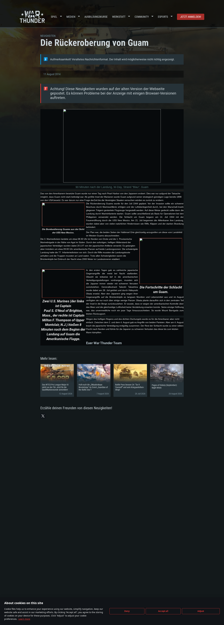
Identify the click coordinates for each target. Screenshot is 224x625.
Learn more (24, 619)
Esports (163, 16)
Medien (70, 16)
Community (142, 16)
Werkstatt (118, 16)
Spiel (54, 16)
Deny (127, 611)
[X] (43, 416)
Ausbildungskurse (96, 16)
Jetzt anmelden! (190, 16)
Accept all (163, 611)
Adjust (200, 611)
